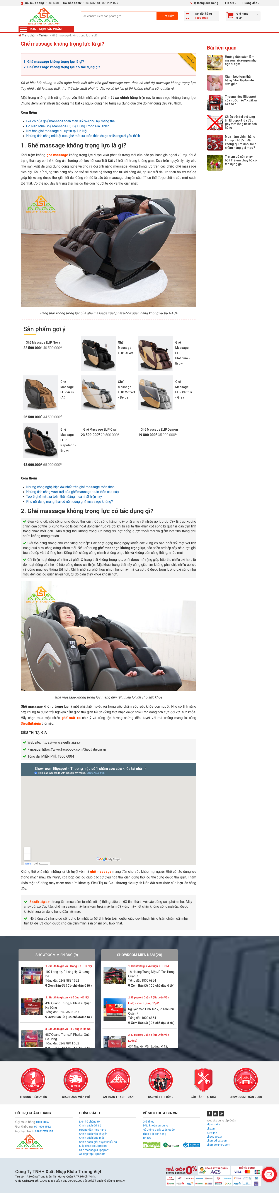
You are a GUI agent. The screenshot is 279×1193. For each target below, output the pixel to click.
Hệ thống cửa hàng (205, 3)
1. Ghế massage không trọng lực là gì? (54, 62)
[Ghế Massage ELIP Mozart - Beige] (98, 392)
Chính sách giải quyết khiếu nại (98, 1141)
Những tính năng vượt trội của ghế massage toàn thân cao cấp (72, 492)
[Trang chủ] (44, 16)
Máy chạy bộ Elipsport (93, 1145)
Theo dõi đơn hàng (154, 1133)
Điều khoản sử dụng (155, 1125)
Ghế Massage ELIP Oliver (125, 348)
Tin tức (229, 3)
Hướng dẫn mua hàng (92, 1129)
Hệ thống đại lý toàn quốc (159, 1129)
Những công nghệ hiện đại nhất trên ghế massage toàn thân (70, 487)
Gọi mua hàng (25, 1122)
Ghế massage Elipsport (94, 1150)
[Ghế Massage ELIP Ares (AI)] (40, 392)
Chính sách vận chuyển (93, 1133)
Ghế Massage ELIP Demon (159, 429)
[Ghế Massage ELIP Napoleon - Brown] (40, 440)
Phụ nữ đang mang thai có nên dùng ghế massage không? (69, 502)
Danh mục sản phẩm (46, 29)
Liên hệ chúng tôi (89, 1121)
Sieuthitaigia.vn (40, 902)
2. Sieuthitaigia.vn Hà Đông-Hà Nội (67, 997)
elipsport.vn (214, 1124)
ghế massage (57, 155)
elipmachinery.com (218, 1144)
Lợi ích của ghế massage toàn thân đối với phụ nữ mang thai (70, 121)
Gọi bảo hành (24, 1131)
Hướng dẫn (249, 3)
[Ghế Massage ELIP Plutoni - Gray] (155, 392)
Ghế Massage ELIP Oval (100, 429)
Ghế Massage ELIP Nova (43, 342)
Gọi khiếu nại (24, 1126)
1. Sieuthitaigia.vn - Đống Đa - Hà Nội (68, 966)
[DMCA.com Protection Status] (151, 1144)
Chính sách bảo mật (91, 1137)
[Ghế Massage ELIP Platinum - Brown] (155, 353)
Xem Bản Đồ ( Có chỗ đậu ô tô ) (70, 985)
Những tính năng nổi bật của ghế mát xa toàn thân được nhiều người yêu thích (83, 136)
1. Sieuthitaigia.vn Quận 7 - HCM (148, 966)
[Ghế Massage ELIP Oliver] (98, 353)
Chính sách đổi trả (90, 1125)
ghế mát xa (71, 718)
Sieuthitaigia (31, 724)
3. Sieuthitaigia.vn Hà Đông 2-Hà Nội (68, 1028)
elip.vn (211, 1128)
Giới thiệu (148, 1121)
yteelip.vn (212, 1132)
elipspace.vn (215, 1136)
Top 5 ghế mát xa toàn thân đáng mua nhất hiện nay (64, 497)
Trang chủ (28, 35)
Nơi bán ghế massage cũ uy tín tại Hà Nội (56, 131)
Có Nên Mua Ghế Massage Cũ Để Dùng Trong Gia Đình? (67, 126)
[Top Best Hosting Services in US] (171, 1144)
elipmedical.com (217, 1140)
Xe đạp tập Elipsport (92, 1153)
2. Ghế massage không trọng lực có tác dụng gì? (62, 67)
